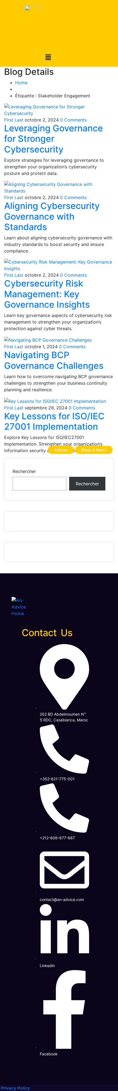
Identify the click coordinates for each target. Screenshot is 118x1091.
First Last (13, 120)
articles (61, 449)
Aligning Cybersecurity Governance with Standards (52, 216)
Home (21, 82)
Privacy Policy (15, 1088)
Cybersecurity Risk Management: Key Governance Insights (47, 294)
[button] (48, 57)
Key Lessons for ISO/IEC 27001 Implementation (54, 421)
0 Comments (73, 120)
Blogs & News (93, 449)
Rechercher (24, 471)
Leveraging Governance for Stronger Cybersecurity (53, 139)
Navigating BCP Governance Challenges (53, 360)
